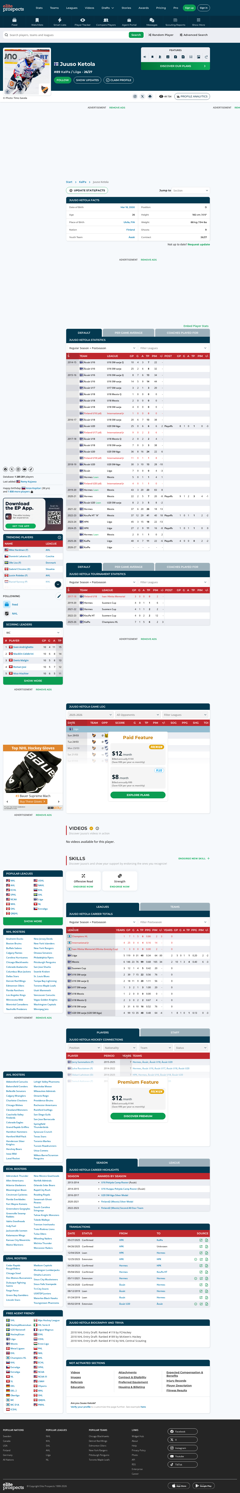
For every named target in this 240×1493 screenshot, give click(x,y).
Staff (175, 1032)
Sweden (7, 1436)
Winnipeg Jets (41, 1009)
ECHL (13, 890)
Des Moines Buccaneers (19, 1278)
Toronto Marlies (42, 1141)
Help (134, 1445)
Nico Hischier (21, 673)
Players (103, 1032)
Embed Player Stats (196, 326)
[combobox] (73, 35)
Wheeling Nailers (43, 1238)
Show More (33, 680)
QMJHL (14, 913)
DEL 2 (13, 1390)
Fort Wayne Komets (16, 1204)
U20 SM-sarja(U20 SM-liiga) (87, 1012)
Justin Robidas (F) (18, 575)
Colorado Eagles (14, 1122)
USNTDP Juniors (42, 1293)
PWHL (41, 1404)
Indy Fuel (11, 1226)
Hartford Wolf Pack (16, 1136)
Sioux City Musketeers (46, 1279)
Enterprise (137, 1469)
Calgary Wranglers (16, 1095)
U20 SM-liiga (113, 426)
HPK (86, 521)
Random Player (162, 35)
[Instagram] (18, 469)
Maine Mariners (14, 1244)
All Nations (8, 1459)
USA (5, 1445)
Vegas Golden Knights (45, 999)
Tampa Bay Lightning (45, 981)
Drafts (106, 8)
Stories (126, 8)
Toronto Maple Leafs (45, 985)
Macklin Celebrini (23, 653)
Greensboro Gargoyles (18, 1208)
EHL (12, 1353)
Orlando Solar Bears (44, 1185)
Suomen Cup (109, 602)
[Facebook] (5, 469)
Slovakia (50, 569)
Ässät (132, 237)
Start (69, 182)
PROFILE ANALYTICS (194, 96)
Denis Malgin (20, 660)
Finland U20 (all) (92, 483)
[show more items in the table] (58, 584)
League (174, 1162)
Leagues (71, 8)
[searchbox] (73, 35)
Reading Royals (42, 1194)
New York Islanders (44, 943)
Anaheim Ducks (14, 938)
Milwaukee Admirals (45, 1091)
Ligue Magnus (45, 1329)
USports (42, 1386)
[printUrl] (150, 96)
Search (136, 35)
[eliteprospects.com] (13, 8)
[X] (11, 469)
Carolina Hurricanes (17, 957)
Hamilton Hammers (16, 1131)
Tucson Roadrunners (45, 1145)
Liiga (77, 72)
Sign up (189, 7)
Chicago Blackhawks (17, 962)
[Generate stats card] (168, 57)
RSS (134, 1464)
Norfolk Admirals (43, 1180)
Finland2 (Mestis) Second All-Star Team (122, 1208)
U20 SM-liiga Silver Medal (114, 1195)
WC (12, 1400)
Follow (63, 80)
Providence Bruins (43, 1100)
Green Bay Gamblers (17, 1295)
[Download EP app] (33, 514)
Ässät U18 (89, 394)
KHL (40, 890)
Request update (199, 244)
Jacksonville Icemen (16, 1230)
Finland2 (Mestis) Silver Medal (117, 1201)
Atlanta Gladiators (16, 1185)
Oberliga (15, 1395)
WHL (13, 904)
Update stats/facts (89, 190)
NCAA (13, 899)
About (135, 1441)
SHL (40, 894)
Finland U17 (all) (92, 432)
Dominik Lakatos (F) (19, 556)
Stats (39, 8)
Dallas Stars (12, 976)
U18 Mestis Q (114, 394)
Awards (144, 8)
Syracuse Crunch (43, 1131)
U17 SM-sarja (114, 387)
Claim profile (120, 80)
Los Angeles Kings (16, 995)
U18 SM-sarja (114, 407)
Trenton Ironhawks (44, 1224)
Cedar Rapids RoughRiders (13, 1267)
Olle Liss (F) (15, 562)
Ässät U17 (89, 387)
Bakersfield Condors (17, 1086)
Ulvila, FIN (129, 222)
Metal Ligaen (17, 1348)
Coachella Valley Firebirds (14, 1116)
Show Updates (87, 80)
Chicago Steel (13, 1273)
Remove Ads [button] (117, 107)
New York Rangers (44, 948)
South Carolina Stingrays (42, 1209)
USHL (41, 880)
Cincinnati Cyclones (16, 1194)
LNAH (41, 1381)
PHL (40, 1348)
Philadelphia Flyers (44, 957)
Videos (89, 8)
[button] (199, 22)
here (143, 1406)
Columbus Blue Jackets (18, 971)
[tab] (84, 333)
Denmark (51, 562)
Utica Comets (41, 1150)
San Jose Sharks (42, 967)
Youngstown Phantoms (46, 1302)
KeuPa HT (89, 515)
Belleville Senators (16, 1091)
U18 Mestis (113, 400)
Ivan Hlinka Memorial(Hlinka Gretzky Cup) (95, 949)
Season (102, 1162)
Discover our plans (175, 66)
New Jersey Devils (43, 938)
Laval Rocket (13, 1158)
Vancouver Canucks (44, 995)
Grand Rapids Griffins (17, 1127)
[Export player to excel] (175, 57)
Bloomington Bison (16, 1190)
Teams (54, 8)
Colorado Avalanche (17, 967)
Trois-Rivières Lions (44, 1229)
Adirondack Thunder (17, 1175)
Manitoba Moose (43, 1086)
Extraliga (43, 908)
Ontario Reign (41, 1095)
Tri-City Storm (41, 1288)
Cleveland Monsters (17, 1109)
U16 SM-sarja (114, 368)
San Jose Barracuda (44, 1119)
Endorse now (83, 886)
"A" (97, 515)
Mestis (14, 1343)
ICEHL (13, 1409)
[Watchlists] (152, 57)
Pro (175, 8)
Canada (6, 1441)
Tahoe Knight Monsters (46, 1215)
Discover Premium (138, 1116)
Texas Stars (40, 1136)
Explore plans (138, 795)
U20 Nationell (17, 1329)
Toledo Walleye (42, 1219)
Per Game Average (128, 332)
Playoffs (168, 426)
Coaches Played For (182, 332)
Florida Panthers (15, 990)
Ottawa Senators (43, 952)
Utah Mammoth (42, 990)
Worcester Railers (43, 1248)
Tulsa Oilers (40, 1233)
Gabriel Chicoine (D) (19, 569)
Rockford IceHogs (43, 1109)
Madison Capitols (43, 1265)
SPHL (13, 894)
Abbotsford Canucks (17, 1081)
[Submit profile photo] (198, 57)
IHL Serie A (44, 1325)
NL (39, 904)
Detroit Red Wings (16, 981)
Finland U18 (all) (92, 458)
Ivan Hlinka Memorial (113, 596)
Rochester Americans (45, 1105)
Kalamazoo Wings (15, 1235)
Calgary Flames (14, 952)
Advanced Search (196, 35)
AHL (48, 550)
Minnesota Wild (14, 999)
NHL (12, 880)
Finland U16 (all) (92, 413)
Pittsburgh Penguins (45, 962)
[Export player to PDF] (183, 57)
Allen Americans (15, 1180)
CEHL (41, 1339)
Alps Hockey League (49, 1320)
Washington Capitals (45, 1004)
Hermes (88, 477)
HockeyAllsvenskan (20, 1325)
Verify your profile (81, 1406)
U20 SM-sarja (114, 502)
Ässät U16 (89, 362)
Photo (135, 1455)
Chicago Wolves (14, 1105)
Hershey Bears (14, 1149)
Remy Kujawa (29, 481)
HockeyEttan (17, 1334)
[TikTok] (30, 469)
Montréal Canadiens (17, 1004)
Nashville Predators (16, 1009)
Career (135, 1473)
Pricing (161, 8)
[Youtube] (24, 469)
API (133, 1459)
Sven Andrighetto (23, 647)
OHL (12, 908)
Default (84, 332)
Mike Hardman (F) (18, 550)
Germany (8, 1455)
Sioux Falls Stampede (45, 1284)
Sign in (204, 7)
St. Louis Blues (42, 976)
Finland (130, 229)
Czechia (50, 556)
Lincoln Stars (13, 1299)
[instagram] (135, 96)
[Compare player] (191, 57)
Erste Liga (43, 1343)
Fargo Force (12, 1290)
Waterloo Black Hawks (46, 1298)
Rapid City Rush (42, 1190)
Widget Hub (138, 1436)
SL (11, 1381)
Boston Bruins (14, 943)
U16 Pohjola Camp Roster (114, 1182)
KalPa (65, 72)
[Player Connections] (160, 57)
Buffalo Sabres (14, 948)
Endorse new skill (192, 858)
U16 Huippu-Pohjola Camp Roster (119, 1188)
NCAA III (42, 1376)
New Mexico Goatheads (46, 1175)
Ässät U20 (89, 426)
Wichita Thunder (43, 1243)
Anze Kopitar (33, 488)
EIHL (40, 1334)
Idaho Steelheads (15, 1221)
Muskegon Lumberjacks (47, 1270)
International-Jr (115, 413)
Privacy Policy (139, 1450)
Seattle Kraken (42, 971)
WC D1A (14, 1404)
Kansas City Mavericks (18, 1240)
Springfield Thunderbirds (41, 1125)
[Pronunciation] (144, 57)
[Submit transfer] (206, 57)
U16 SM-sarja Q (115, 362)
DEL (12, 1386)
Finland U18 (90, 596)
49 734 (167, 96)
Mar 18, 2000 (128, 207)
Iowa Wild (11, 1153)
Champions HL (18, 1357)
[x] (143, 96)
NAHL (41, 885)
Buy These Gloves (31, 801)
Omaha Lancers (42, 1274)
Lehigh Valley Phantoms (47, 1081)
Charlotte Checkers (16, 1100)
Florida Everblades (16, 1199)
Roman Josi (19, 667)
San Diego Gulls (42, 1114)
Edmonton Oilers (15, 985)
